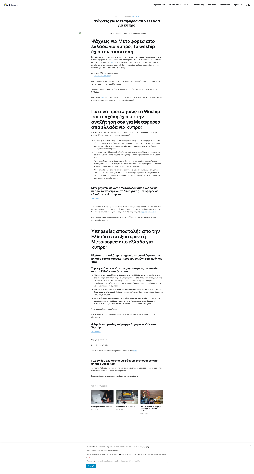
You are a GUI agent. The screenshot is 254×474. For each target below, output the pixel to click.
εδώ (102, 97)
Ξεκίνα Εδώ (96, 198)
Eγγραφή (91, 466)
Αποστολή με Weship (102, 76)
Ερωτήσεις (135, 16)
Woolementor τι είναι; (125, 407)
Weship (113, 62)
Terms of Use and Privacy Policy (128, 454)
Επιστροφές (199, 5)
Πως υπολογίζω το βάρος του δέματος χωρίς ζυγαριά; (151, 408)
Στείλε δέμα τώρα (174, 5)
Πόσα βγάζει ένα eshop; (101, 407)
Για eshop (187, 5)
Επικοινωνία (225, 5)
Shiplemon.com (159, 5)
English (236, 5)
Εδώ (135, 351)
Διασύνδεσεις (211, 5)
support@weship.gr (148, 212)
